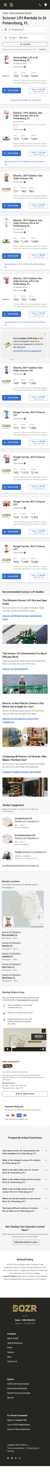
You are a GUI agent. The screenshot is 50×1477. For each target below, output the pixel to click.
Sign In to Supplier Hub (17, 1420)
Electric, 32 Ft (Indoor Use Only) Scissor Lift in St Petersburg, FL (27, 281)
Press (9, 1347)
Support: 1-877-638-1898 (25, 1323)
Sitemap (10, 1451)
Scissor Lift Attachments (15, 669)
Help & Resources (15, 1343)
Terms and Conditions (16, 1448)
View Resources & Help (26, 1242)
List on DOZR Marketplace (18, 1425)
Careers (10, 1352)
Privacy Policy (33, 1448)
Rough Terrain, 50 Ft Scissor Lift (29, 548)
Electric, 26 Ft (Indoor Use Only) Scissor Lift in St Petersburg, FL (27, 223)
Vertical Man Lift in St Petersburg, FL (25, 59)
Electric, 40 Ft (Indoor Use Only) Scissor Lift (27, 369)
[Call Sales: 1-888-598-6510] (41, 5)
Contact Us (12, 1361)
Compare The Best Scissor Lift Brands (21, 772)
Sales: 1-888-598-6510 (25, 1320)
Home (5, 13)
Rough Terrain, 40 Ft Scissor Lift (29, 503)
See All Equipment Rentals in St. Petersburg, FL (20, 866)
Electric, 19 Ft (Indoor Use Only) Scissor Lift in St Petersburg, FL (27, 115)
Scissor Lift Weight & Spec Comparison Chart (22, 617)
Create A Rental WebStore (18, 1429)
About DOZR (12, 1338)
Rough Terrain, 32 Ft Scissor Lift (29, 458)
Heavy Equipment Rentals (21, 13)
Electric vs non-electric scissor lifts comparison (20, 720)
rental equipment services (27, 1000)
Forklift (31, 852)
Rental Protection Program (18, 1393)
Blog (9, 1357)
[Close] (45, 334)
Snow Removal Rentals (17, 1388)
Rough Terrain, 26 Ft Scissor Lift (29, 414)
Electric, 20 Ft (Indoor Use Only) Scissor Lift (27, 177)
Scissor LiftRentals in (11, 933)
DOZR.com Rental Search (18, 1384)
